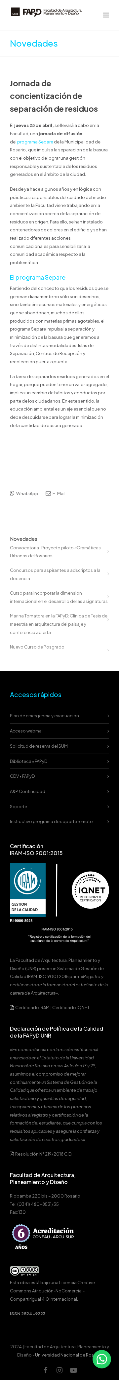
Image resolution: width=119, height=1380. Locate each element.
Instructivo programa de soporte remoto (51, 821)
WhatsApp (27, 493)
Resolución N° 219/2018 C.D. (43, 1154)
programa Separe (35, 141)
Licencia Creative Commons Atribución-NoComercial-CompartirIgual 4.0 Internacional (52, 1290)
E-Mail (58, 493)
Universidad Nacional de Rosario (68, 1355)
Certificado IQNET (71, 1007)
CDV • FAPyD (22, 776)
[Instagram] (59, 1370)
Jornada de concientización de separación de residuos (54, 95)
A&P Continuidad (27, 791)
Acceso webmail (27, 730)
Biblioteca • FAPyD (28, 761)
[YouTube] (73, 1370)
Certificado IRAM (32, 1007)
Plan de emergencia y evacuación (44, 715)
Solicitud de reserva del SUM (39, 746)
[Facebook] (45, 1370)
